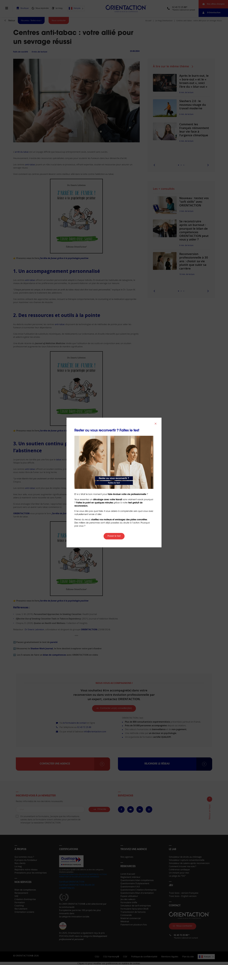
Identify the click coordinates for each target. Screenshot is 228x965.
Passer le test (114, 536)
